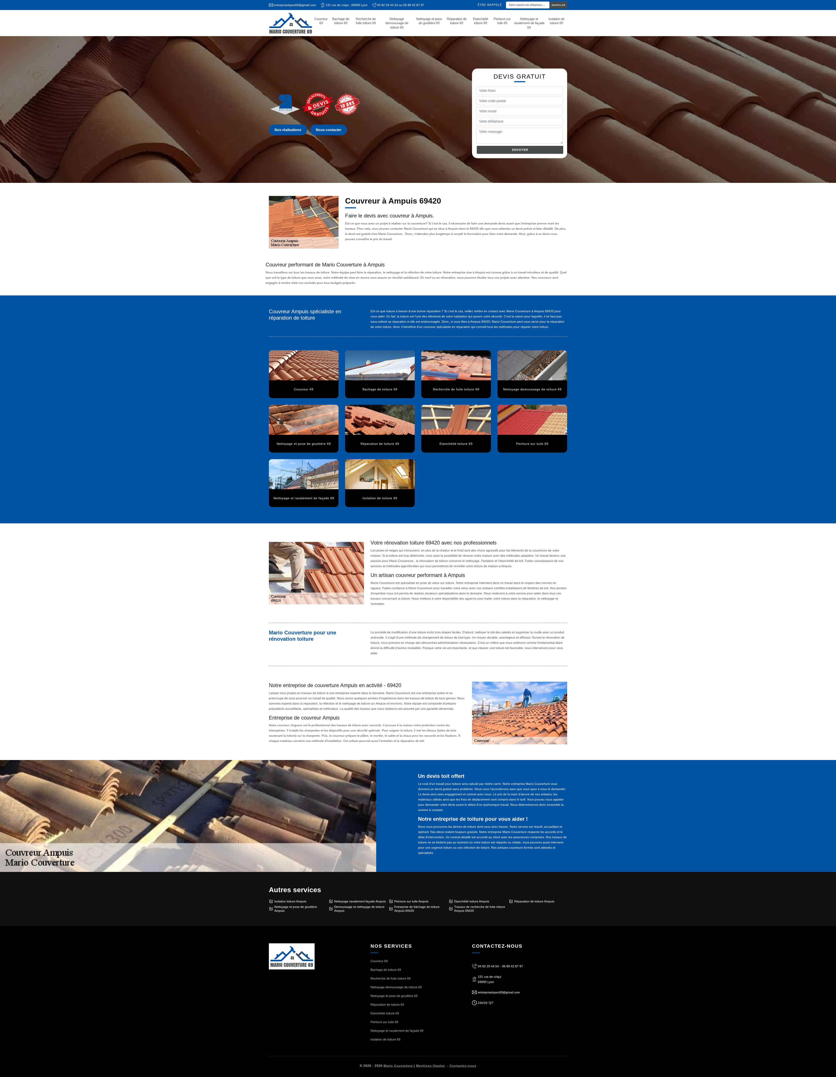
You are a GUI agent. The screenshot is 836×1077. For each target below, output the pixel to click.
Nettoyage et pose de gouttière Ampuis (295, 908)
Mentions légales (430, 1065)
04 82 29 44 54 (387, 5)
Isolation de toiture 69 (556, 21)
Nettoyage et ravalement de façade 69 (529, 23)
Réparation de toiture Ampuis (534, 901)
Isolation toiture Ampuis (290, 901)
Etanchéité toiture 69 (480, 21)
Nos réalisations (288, 130)
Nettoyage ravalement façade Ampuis (360, 901)
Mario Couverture (399, 1065)
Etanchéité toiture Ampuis (471, 901)
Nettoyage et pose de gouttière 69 (429, 21)
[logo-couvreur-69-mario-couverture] (290, 23)
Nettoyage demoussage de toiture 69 (396, 23)
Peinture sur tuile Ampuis (411, 901)
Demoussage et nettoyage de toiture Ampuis (359, 908)
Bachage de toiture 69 (340, 21)
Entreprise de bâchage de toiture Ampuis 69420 (417, 908)
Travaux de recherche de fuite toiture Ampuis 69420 (479, 908)
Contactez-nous (463, 1065)
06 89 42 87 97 (413, 5)
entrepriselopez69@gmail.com (295, 5)
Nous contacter (328, 130)
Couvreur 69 (321, 21)
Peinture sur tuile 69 (502, 21)
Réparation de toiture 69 (457, 21)
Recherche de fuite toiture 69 (366, 21)
